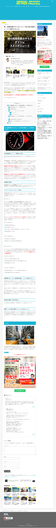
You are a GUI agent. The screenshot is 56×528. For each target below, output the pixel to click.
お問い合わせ (28, 523)
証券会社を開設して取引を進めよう (15, 119)
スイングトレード (14, 114)
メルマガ (7, 6)
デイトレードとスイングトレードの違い (16, 110)
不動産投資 (16, 6)
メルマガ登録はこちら (20, 390)
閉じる (19, 103)
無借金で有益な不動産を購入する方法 (44, 6)
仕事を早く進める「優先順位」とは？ (43, 123)
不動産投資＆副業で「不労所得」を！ (43, 138)
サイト (5, 466)
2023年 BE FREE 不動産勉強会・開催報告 (44, 130)
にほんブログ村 (6, 515)
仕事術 (39, 103)
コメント (6, 445)
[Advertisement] (28, 14)
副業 (19, 6)
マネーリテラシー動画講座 (34, 6)
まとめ (9, 122)
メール (5, 461)
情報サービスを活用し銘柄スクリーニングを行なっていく (19, 121)
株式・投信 (23, 6)
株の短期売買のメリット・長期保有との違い (17, 107)
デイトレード (13, 112)
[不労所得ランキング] (8, 518)
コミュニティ (12, 6)
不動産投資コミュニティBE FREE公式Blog (26, 525)
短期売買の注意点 (12, 108)
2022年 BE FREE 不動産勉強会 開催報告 (44, 131)
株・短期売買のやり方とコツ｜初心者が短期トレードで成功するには (20, 105)
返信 (34, 406)
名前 (5, 456)
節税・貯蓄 (27, 6)
